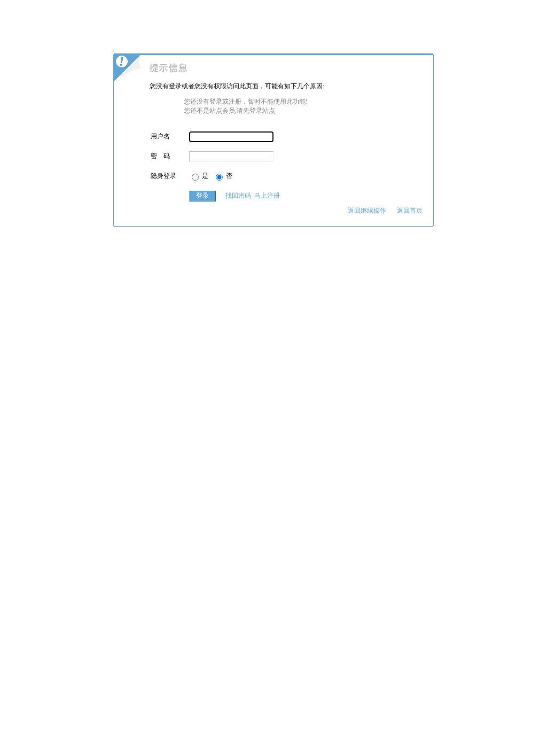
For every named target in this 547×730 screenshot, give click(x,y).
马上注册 (267, 195)
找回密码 (238, 195)
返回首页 (410, 210)
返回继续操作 (367, 210)
